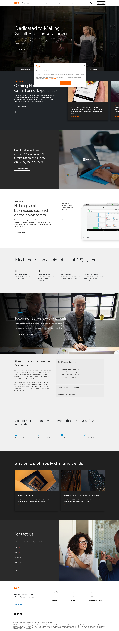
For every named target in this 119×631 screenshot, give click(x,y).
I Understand (65, 83)
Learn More (74, 116)
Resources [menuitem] (61, 3)
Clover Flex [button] (65, 219)
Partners (73, 600)
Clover (72, 596)
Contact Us (18, 570)
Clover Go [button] (65, 224)
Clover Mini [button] (65, 203)
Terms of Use (42, 622)
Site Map (50, 622)
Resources (92, 592)
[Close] (84, 65)
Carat (72, 592)
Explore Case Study (22, 168)
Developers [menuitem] (71, 3)
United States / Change (95, 600)
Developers (92, 596)
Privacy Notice (17, 622)
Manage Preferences (53, 83)
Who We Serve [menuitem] (48, 3)
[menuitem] (94, 3)
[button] (26, 68)
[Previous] (15, 112)
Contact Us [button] (101, 3)
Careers (54, 600)
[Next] (20, 112)
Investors (55, 596)
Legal (34, 622)
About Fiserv (56, 592)
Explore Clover (21, 232)
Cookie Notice (27, 622)
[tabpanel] (89, 101)
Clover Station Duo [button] (67, 214)
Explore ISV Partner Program (26, 51)
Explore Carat (22, 106)
